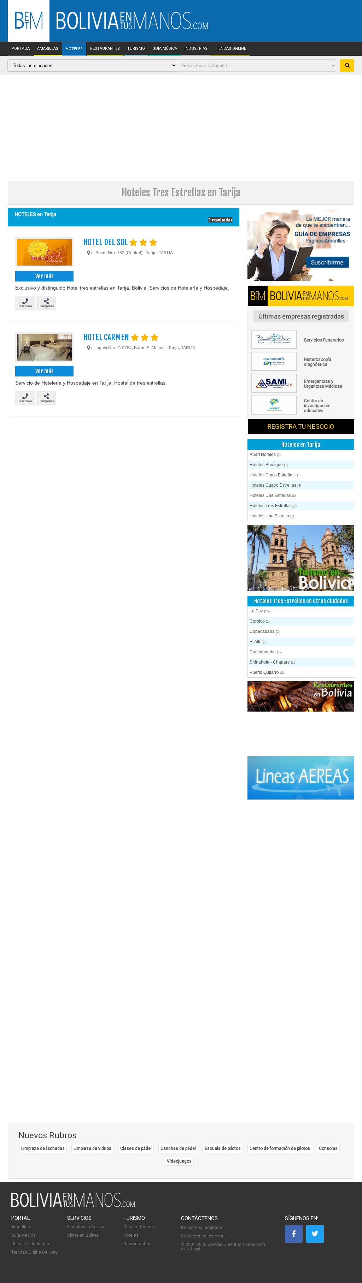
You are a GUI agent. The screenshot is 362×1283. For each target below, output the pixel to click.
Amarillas (20, 1226)
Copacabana (265, 631)
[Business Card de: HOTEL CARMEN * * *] (44, 348)
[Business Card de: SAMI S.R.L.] (300, 391)
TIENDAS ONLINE (230, 49)
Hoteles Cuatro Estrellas (275, 485)
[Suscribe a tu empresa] (300, 245)
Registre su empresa (201, 1227)
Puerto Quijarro (267, 672)
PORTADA (20, 49)
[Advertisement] (181, 128)
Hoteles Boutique (269, 464)
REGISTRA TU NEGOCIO (301, 426)
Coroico (260, 621)
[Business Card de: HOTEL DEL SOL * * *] (44, 253)
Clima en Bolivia (83, 1235)
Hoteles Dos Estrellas (273, 495)
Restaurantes (136, 1243)
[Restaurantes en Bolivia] (300, 717)
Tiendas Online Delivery (34, 1252)
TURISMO (136, 49)
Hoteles (131, 1235)
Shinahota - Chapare (272, 662)
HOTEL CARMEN (107, 337)
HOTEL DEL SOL (106, 242)
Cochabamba (266, 651)
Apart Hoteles (265, 454)
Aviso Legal (190, 1249)
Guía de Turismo (139, 1226)
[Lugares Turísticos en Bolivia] (300, 589)
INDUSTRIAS (196, 49)
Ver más (44, 276)
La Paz (260, 610)
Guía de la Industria (30, 1243)
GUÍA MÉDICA (164, 49)
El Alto (258, 641)
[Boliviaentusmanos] (28, 27)
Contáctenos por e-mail (204, 1236)
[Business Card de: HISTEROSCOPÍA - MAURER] (300, 369)
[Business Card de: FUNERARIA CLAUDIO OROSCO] (300, 347)
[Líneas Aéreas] (300, 778)
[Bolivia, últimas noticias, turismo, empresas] (73, 1205)
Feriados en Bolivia (85, 1226)
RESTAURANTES (105, 49)
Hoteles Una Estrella (272, 515)
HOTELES (74, 49)
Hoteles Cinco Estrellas (274, 475)
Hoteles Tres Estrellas (273, 505)
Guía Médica (23, 1235)
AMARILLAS (47, 49)
